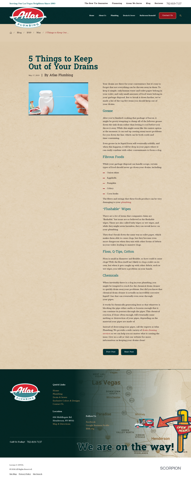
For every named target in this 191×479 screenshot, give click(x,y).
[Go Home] (11, 33)
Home (56, 390)
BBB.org (90, 429)
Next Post (129, 352)
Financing (117, 3)
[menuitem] (13, 474)
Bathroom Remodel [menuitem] (148, 15)
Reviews (159, 3)
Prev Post (110, 352)
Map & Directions (61, 424)
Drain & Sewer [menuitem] (129, 15)
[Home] (23, 17)
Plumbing (57, 394)
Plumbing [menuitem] (114, 15)
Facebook (91, 422)
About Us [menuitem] (102, 15)
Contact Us (167, 15)
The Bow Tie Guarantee (96, 3)
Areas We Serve (134, 3)
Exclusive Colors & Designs (66, 401)
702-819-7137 (173, 3)
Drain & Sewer (60, 397)
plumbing (126, 202)
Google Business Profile (97, 425)
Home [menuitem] (91, 15)
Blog (148, 3)
